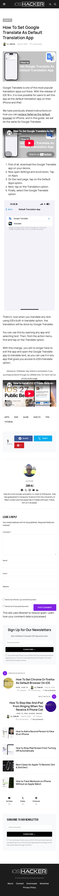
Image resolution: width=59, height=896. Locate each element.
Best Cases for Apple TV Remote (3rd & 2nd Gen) (35, 766)
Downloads (31, 883)
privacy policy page (29, 378)
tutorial (9, 422)
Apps (7, 417)
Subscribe (28, 649)
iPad (26, 713)
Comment (7, 532)
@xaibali (33, 502)
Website (6, 586)
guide (26, 417)
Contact (20, 883)
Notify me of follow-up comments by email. (21, 599)
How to (7, 20)
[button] (4, 4)
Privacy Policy (29, 887)
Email (5, 573)
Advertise (44, 883)
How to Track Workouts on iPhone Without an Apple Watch (33, 782)
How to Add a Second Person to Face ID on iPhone (35, 733)
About (10, 883)
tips (47, 417)
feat (16, 417)
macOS (39, 713)
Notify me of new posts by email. (17, 606)
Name (5, 560)
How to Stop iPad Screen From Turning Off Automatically (36, 749)
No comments (50, 690)
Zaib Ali (29, 485)
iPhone (32, 713)
